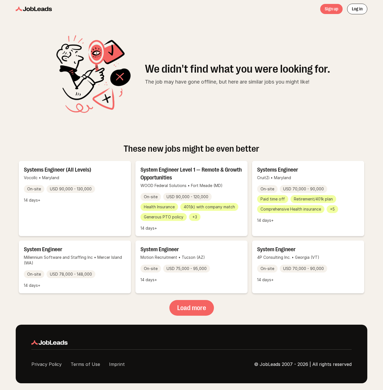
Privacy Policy (46, 364)
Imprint (117, 364)
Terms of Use (85, 364)
